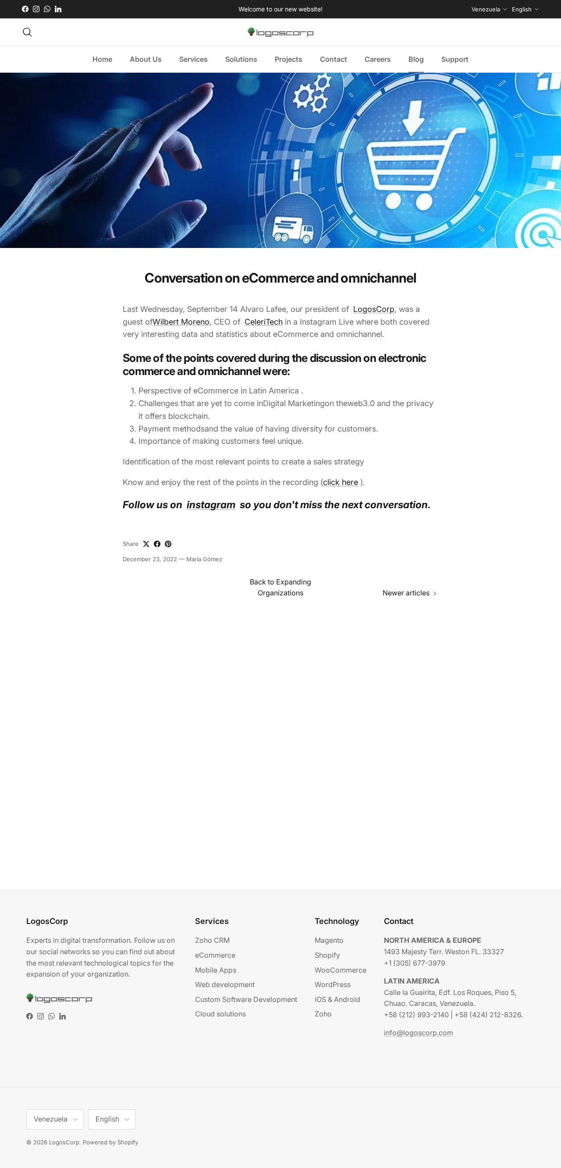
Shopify (327, 955)
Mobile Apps (215, 970)
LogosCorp (64, 1142)
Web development (225, 984)
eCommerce (215, 955)
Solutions (241, 59)
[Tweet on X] (146, 544)
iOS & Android (337, 999)
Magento (329, 940)
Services (193, 59)
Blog (416, 59)
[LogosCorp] (280, 32)
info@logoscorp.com (418, 1032)
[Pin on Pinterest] (168, 544)
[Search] (27, 32)
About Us (146, 59)
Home (102, 59)
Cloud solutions (220, 1013)
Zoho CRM (212, 940)
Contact (333, 59)
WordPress (333, 984)
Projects (288, 59)
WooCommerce (340, 970)
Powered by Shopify (110, 1142)
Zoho (323, 1013)
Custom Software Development (246, 999)
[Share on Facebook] (157, 544)
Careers (378, 59)
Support (455, 59)
